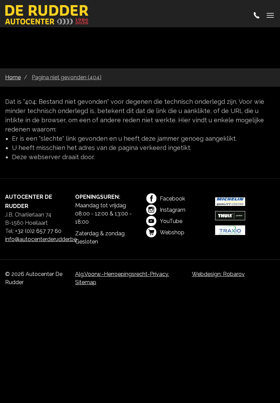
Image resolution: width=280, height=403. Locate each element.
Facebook (172, 198)
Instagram (172, 210)
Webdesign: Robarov (218, 274)
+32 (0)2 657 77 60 (38, 231)
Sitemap (85, 282)
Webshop (172, 232)
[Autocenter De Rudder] (47, 15)
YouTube (171, 221)
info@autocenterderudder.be (41, 239)
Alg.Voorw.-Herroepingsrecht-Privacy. (122, 274)
